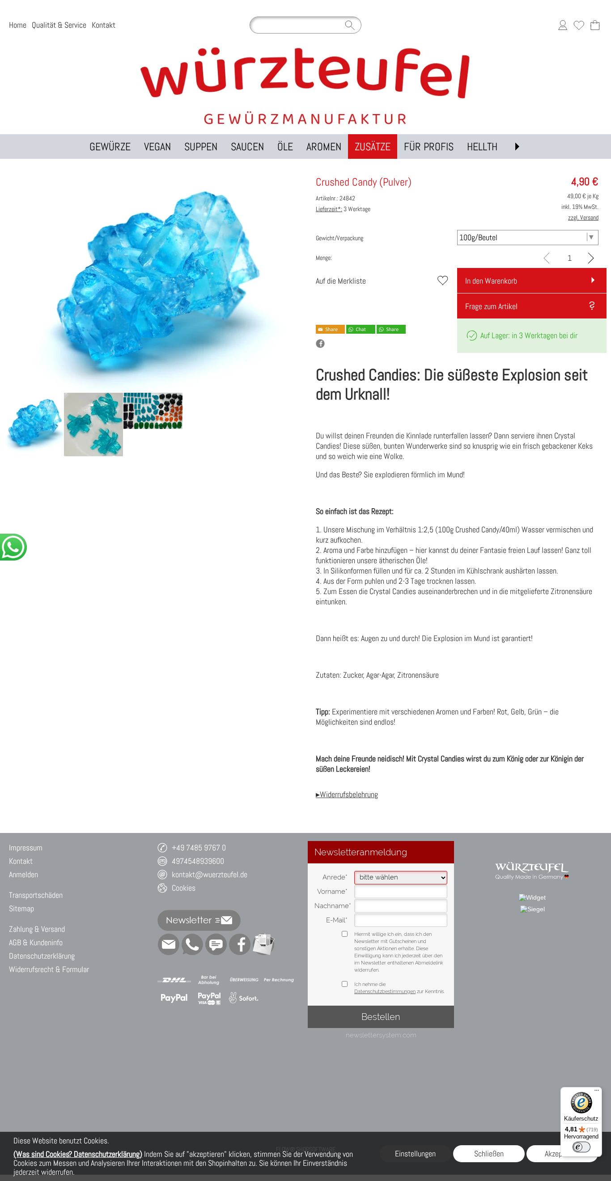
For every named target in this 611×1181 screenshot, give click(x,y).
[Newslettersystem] (263, 944)
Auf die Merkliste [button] (341, 281)
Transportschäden (36, 895)
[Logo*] (305, 48)
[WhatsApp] (192, 944)
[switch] (581, 1147)
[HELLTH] (482, 146)
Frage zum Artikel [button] (491, 306)
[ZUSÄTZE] (372, 146)
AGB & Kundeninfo (36, 942)
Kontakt (103, 25)
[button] (517, 146)
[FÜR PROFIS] (428, 146)
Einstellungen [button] (415, 1153)
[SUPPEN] (201, 146)
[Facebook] (240, 944)
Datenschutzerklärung (42, 956)
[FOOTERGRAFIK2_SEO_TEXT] (532, 858)
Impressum (25, 847)
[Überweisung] (244, 980)
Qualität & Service (59, 25)
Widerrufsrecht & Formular (49, 969)
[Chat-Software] (216, 944)
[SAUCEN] (247, 146)
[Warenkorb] (595, 25)
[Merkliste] (579, 25)
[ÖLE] (285, 146)
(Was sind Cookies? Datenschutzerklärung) (77, 1154)
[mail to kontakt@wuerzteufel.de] (168, 944)
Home (17, 25)
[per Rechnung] (279, 980)
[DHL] (174, 980)
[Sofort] (244, 998)
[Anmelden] (563, 25)
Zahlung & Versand (37, 929)
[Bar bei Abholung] (209, 980)
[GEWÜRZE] (110, 146)
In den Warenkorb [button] (491, 281)
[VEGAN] (157, 146)
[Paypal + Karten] (209, 998)
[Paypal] (174, 998)
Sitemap (21, 908)
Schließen (489, 1153)
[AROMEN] (324, 146)
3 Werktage (343, 209)
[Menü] (596, 1092)
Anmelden (23, 874)
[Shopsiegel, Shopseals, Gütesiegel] (532, 897)
